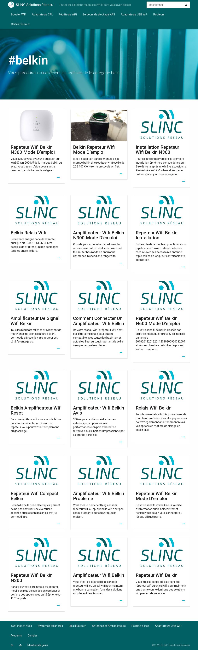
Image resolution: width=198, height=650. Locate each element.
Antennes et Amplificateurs (109, 625)
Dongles (33, 635)
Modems (16, 635)
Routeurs (159, 14)
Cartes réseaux (20, 24)
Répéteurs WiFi (68, 14)
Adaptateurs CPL (42, 14)
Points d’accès (140, 625)
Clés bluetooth (77, 625)
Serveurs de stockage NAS (99, 14)
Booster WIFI (18, 14)
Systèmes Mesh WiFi (50, 625)
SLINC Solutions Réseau (34, 5)
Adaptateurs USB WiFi (134, 14)
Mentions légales (37, 645)
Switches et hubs (21, 625)
